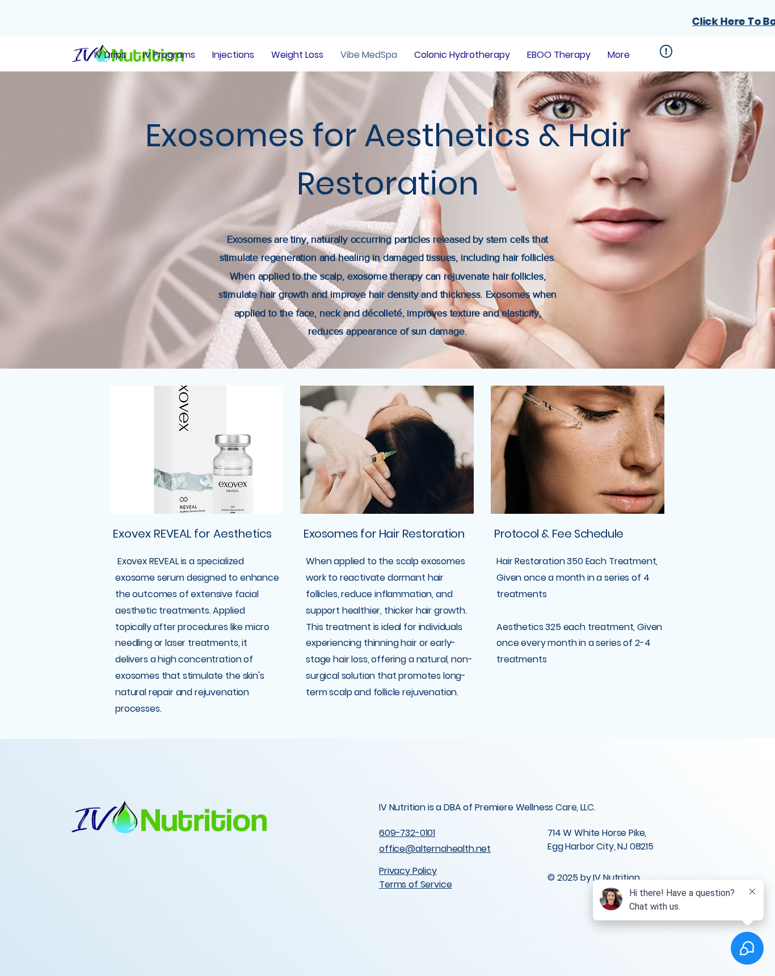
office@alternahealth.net (435, 848)
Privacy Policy (408, 870)
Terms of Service (415, 884)
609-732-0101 (407, 832)
